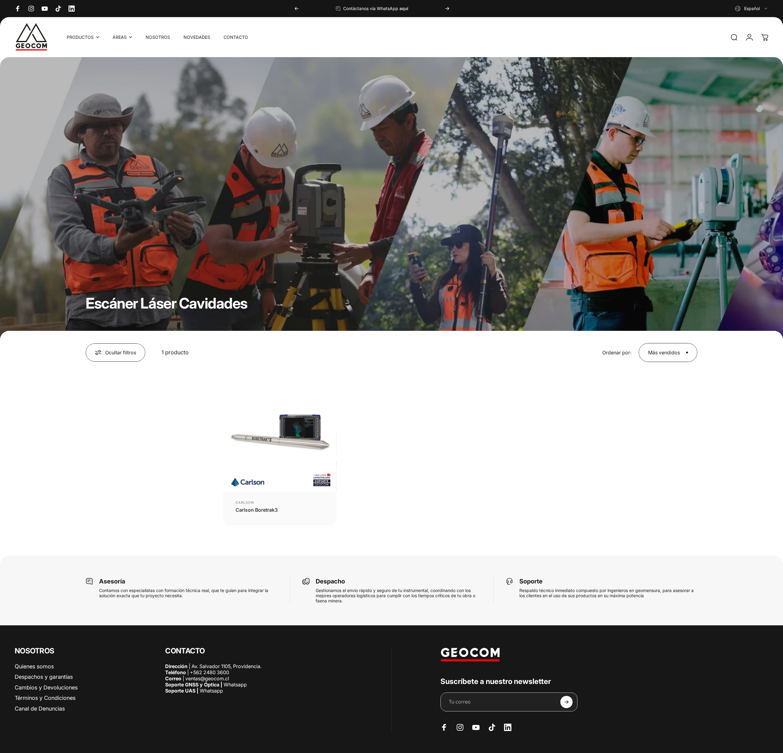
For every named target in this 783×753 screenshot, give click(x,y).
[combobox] (751, 8)
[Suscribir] (566, 702)
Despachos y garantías (44, 677)
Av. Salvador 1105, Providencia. (226, 666)
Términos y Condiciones (45, 698)
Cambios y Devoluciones (46, 687)
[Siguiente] (447, 8)
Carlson (245, 502)
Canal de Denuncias (40, 708)
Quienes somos (34, 666)
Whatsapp (234, 685)
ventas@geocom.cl (207, 678)
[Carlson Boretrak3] (279, 435)
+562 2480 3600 (209, 672)
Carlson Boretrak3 (257, 510)
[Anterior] (296, 8)
